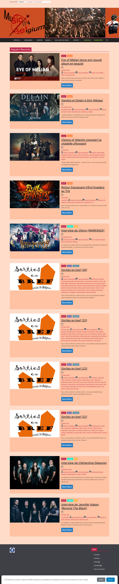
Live (89, 430)
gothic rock (79, 382)
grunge (85, 382)
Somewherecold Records (96, 290)
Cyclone (100, 200)
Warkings (75, 242)
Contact (76, 40)
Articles (16, 40)
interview (97, 239)
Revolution (69, 242)
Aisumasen (94, 377)
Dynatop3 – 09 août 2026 (34, 2)
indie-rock (103, 382)
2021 (92, 239)
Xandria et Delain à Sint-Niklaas (82, 100)
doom (74, 382)
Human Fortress (88, 283)
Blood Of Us (68, 380)
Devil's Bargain (100, 331)
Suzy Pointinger (94, 157)
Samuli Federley (81, 290)
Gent (79, 155)
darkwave (85, 331)
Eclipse (85, 428)
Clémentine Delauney (67, 155)
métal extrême (72, 384)
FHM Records (72, 283)
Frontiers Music (71, 334)
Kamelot (85, 430)
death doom (97, 380)
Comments (98, 565)
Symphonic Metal (96, 432)
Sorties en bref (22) (74, 417)
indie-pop (97, 382)
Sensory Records (65, 340)
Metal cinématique (74, 336)
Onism (63, 338)
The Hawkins (72, 292)
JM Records (64, 384)
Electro (101, 281)
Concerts (70, 56)
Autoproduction (70, 331)
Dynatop (40, 40)
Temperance (64, 292)
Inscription (97, 554)
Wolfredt (93, 292)
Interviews (70, 226)
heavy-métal (80, 283)
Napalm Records (70, 75)
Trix (93, 202)
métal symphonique (94, 155)
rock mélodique (85, 338)
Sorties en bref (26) (74, 270)
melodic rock (94, 430)
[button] (20, 40)
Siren (87, 290)
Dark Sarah (78, 331)
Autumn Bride (100, 152)
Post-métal (73, 386)
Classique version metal (67, 281)
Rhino (84, 432)
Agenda (47, 40)
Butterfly (101, 279)
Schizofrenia (87, 202)
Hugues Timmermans (69, 72)
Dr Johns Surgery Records (91, 281)
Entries (97, 562)
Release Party (80, 202)
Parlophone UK (70, 432)
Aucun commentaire (83, 72)
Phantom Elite (69, 338)
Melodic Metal (72, 285)
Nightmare (104, 336)
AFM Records (94, 279)
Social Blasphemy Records (94, 386)
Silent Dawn (74, 340)
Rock (75, 290)
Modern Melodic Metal (88, 285)
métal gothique (81, 384)
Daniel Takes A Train (87, 380)
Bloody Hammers (77, 380)
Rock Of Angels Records (97, 338)
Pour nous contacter (99, 569)
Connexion (87, 40)
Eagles (81, 428)
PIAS (96, 384)
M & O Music (96, 283)
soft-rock (89, 432)
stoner (83, 340)
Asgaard (93, 152)
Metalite (79, 285)
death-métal (91, 331)
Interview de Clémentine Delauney (84, 463)
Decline (101, 579)
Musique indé (81, 288)
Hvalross (99, 334)
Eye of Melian (99, 72)
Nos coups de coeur (61, 40)
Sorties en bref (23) (74, 368)
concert (93, 72)
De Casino (64, 112)
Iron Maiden (79, 430)
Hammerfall (64, 430)
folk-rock (90, 428)
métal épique (85, 155)
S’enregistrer (98, 40)
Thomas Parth (69, 388)
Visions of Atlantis (81, 474)
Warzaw (88, 292)
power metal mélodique (82, 157)
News (76, 226)
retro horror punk (81, 386)
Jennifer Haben (74, 519)
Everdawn (63, 334)
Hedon (63, 75)
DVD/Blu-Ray (75, 428)
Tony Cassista (97, 340)
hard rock (86, 334)
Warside (76, 388)
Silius (79, 340)
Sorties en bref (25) (74, 320)
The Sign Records (80, 292)
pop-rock (100, 384)
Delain (69, 112)
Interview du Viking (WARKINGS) (82, 230)
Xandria (90, 112)
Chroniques (28, 40)
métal (66, 336)
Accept (110, 579)
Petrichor (98, 288)
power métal (77, 338)
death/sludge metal (66, 382)
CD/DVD (69, 266)
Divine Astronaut (79, 281)
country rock (67, 428)
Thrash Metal (89, 340)
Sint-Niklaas (84, 112)
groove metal (79, 334)
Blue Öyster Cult (95, 426)
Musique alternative (71, 288)
